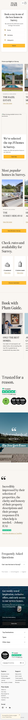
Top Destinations (8, 632)
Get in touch (18, 676)
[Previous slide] (12, 538)
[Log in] (24, 2)
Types (4, 637)
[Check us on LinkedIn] (9, 707)
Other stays (6, 642)
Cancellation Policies (20, 680)
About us (3, 689)
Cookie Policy (8, 717)
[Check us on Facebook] (6, 707)
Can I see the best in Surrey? (11, 564)
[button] (14, 3)
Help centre (18, 674)
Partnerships (4, 676)
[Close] (19, 715)
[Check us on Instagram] (2, 707)
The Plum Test (5, 697)
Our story (3, 692)
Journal (3, 680)
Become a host (5, 674)
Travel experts (19, 678)
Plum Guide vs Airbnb (6, 682)
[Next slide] (16, 538)
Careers (3, 700)
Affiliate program (5, 678)
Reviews (17, 682)
